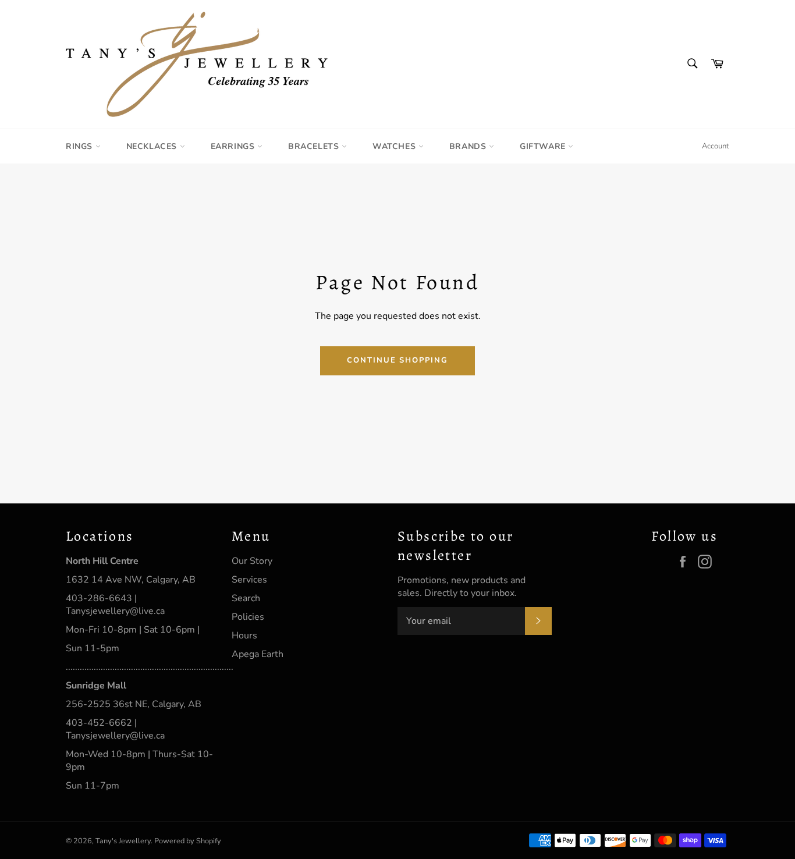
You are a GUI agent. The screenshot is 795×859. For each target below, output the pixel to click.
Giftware (544, 146)
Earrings (234, 146)
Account (715, 146)
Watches (395, 146)
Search (246, 598)
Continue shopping (397, 360)
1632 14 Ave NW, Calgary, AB (131, 579)
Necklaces (153, 146)
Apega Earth (257, 654)
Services (249, 579)
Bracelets (315, 146)
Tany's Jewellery (123, 841)
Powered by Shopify (187, 841)
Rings (80, 146)
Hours (244, 635)
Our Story (252, 561)
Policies (248, 616)
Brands (469, 146)
